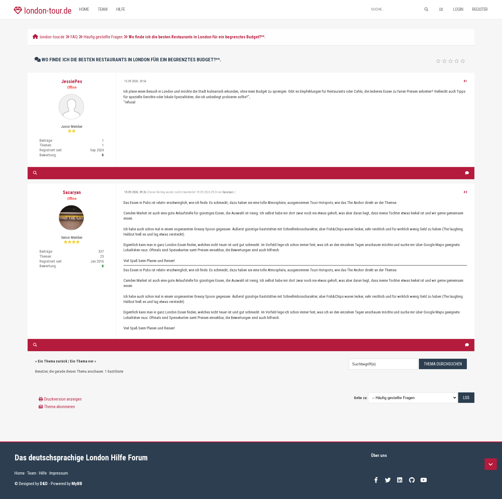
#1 (465, 81)
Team (102, 9)
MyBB (76, 483)
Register (480, 9)
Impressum (58, 473)
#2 (465, 192)
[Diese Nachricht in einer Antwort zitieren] (467, 173)
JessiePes (71, 81)
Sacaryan (72, 192)
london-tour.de (46, 11)
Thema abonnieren (59, 406)
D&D (44, 483)
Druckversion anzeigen (63, 399)
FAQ (74, 37)
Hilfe (120, 9)
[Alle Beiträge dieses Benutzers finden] (35, 173)
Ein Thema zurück (52, 361)
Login (458, 9)
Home (84, 9)
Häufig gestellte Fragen (103, 37)
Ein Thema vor (82, 361)
